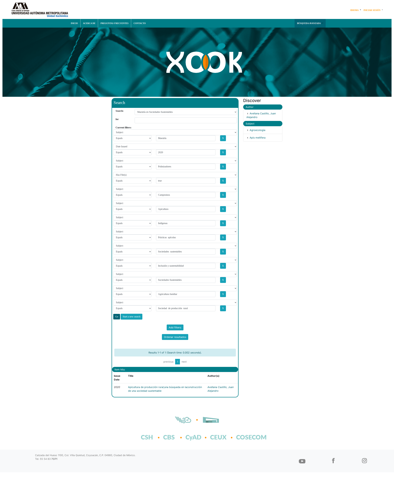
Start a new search (131, 316)
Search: (117, 111)
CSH (147, 438)
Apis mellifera (257, 137)
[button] (355, 10)
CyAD (193, 438)
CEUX (218, 438)
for (117, 119)
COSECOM (244, 438)
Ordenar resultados (175, 337)
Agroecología (257, 130)
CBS (169, 438)
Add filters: (175, 327)
